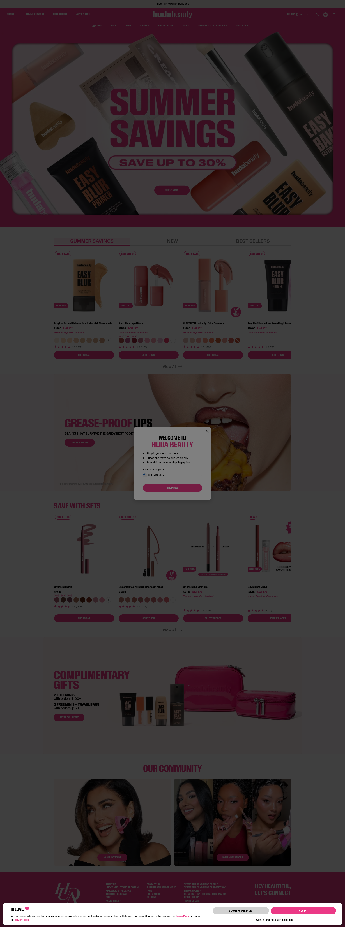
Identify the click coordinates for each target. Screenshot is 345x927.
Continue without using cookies (274, 919)
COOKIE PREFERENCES (241, 910)
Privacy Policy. (22, 919)
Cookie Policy (182, 915)
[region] (172, 914)
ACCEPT (303, 910)
